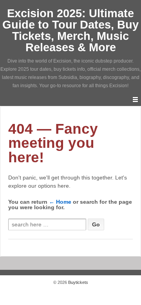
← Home (60, 202)
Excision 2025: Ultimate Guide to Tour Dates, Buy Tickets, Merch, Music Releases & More (70, 30)
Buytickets (77, 282)
